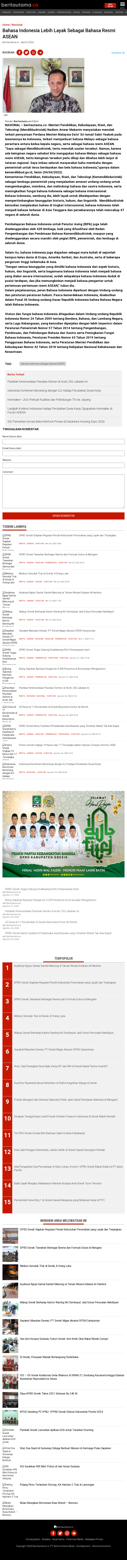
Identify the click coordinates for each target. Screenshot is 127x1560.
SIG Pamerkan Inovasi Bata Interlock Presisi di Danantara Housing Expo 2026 (56, 421)
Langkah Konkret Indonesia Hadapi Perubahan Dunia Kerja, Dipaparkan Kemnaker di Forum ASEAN (59, 410)
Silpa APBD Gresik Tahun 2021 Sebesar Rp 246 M (48, 1393)
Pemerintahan (64, 12)
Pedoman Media (75, 1539)
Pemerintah (51, 563)
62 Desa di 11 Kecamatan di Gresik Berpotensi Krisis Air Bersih (53, 706)
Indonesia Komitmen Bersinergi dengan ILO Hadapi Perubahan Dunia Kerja (54, 390)
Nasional (108, 12)
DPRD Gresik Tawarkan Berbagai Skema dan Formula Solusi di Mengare (58, 554)
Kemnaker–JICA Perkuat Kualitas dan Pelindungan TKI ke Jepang (49, 399)
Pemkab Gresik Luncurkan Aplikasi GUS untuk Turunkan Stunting (56, 1430)
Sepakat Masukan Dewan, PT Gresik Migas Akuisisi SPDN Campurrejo (57, 630)
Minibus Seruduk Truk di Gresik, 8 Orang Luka (43, 573)
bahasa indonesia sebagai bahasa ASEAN (43, 363)
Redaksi (46, 1539)
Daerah (51, 12)
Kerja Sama (58, 1539)
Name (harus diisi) (12, 436)
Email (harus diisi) (11, 448)
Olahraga (97, 12)
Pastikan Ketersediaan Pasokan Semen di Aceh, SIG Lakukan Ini (47, 381)
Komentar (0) (118, 53)
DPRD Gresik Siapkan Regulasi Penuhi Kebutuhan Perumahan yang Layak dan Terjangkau (67, 535)
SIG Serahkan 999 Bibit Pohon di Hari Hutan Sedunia (50, 1466)
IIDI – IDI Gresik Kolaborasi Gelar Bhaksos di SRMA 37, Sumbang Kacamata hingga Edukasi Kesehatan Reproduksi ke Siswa (72, 1377)
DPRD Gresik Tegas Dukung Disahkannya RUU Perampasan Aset (54, 649)
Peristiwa (31, 12)
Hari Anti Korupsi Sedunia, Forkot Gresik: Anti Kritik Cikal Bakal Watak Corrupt (64, 1338)
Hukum (76, 12)
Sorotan (39, 544)
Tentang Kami (32, 1539)
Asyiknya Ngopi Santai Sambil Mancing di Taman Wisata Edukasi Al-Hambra (60, 592)
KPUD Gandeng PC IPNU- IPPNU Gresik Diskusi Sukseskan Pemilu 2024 (61, 1411)
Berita (22, 544)
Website (6, 460)
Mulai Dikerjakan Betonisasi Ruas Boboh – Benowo (49, 1502)
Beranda (6, 12)
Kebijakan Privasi (94, 1539)
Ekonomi (86, 12)
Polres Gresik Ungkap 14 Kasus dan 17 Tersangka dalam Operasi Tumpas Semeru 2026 (67, 745)
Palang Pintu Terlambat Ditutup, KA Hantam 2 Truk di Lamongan (57, 1484)
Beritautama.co (22, 121)
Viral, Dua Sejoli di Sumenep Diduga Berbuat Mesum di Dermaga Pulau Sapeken (65, 1448)
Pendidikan (18, 12)
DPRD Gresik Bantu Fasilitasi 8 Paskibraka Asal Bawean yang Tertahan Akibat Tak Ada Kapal (69, 725)
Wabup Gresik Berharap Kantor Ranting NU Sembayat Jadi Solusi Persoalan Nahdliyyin (66, 611)
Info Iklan (110, 5)
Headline (39, 563)
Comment (7, 472)
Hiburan (119, 12)
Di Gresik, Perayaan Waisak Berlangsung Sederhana (49, 1357)
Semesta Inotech (101, 1546)
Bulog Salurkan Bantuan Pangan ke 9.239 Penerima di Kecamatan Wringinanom (62, 668)
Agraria (41, 12)
